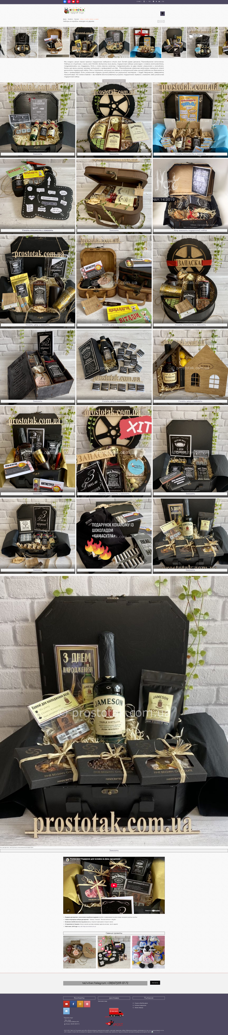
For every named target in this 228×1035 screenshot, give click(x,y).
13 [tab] (109, 57)
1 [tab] (83, 57)
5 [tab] (91, 57)
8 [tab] (98, 57)
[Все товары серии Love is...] (158, 21)
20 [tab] (124, 57)
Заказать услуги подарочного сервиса (114, 81)
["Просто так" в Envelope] (66, 1011)
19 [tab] (121, 57)
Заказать (37, 154)
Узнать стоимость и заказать (190, 154)
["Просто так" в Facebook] (73, 1004)
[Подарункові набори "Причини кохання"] (163, 21)
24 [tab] (132, 57)
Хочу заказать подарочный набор (190, 230)
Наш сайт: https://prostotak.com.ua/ (87, 926)
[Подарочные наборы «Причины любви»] (114, 952)
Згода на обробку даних (141, 1003)
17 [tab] (117, 57)
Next (225, 42)
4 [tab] (89, 57)
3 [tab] (87, 57)
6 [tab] (94, 57)
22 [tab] (128, 57)
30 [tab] (145, 57)
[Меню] (162, 13)
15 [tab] (113, 57)
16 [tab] (115, 57)
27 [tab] (138, 57)
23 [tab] (130, 57)
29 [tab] (143, 57)
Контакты (155, 983)
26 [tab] (136, 57)
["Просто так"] (79, 10)
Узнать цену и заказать (38, 325)
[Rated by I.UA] (155, 1032)
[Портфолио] (161, 21)
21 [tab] (126, 57)
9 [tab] (100, 57)
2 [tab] (85, 57)
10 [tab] (102, 57)
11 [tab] (104, 57)
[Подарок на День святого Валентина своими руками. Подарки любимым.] (79, 952)
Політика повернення (140, 1005)
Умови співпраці (139, 1007)
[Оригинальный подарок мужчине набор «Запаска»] (148, 952)
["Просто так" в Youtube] (66, 1004)
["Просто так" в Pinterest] (87, 1004)
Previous (2, 42)
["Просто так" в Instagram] (80, 1004)
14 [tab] (111, 57)
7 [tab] (96, 57)
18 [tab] (119, 57)
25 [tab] (134, 57)
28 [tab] (141, 57)
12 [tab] (106, 57)
